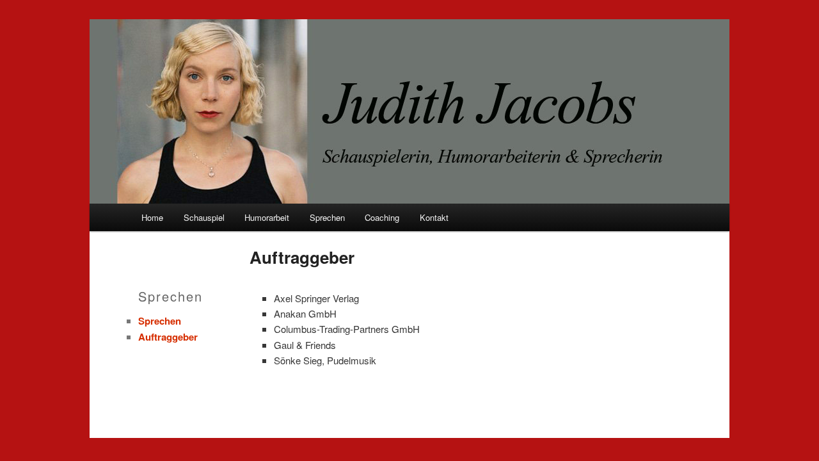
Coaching (382, 217)
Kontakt (434, 217)
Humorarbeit (266, 217)
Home (152, 217)
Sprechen (327, 217)
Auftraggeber (168, 337)
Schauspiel (204, 217)
